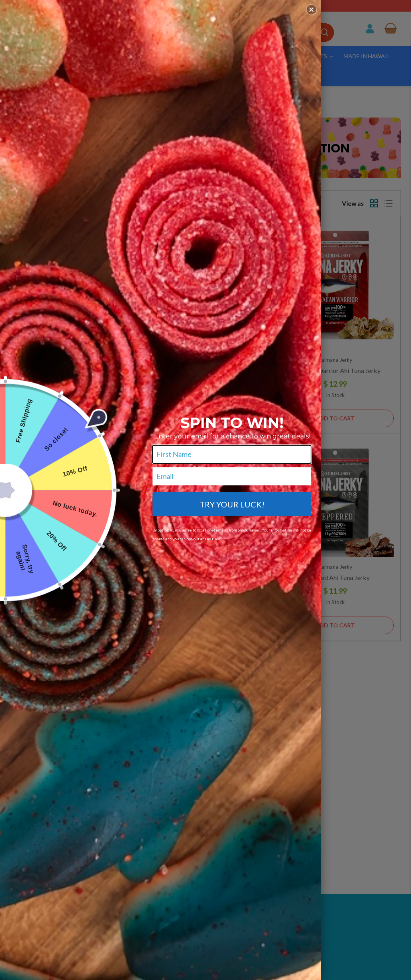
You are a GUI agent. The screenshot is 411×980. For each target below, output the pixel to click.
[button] (311, 9)
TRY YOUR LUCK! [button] (232, 504)
